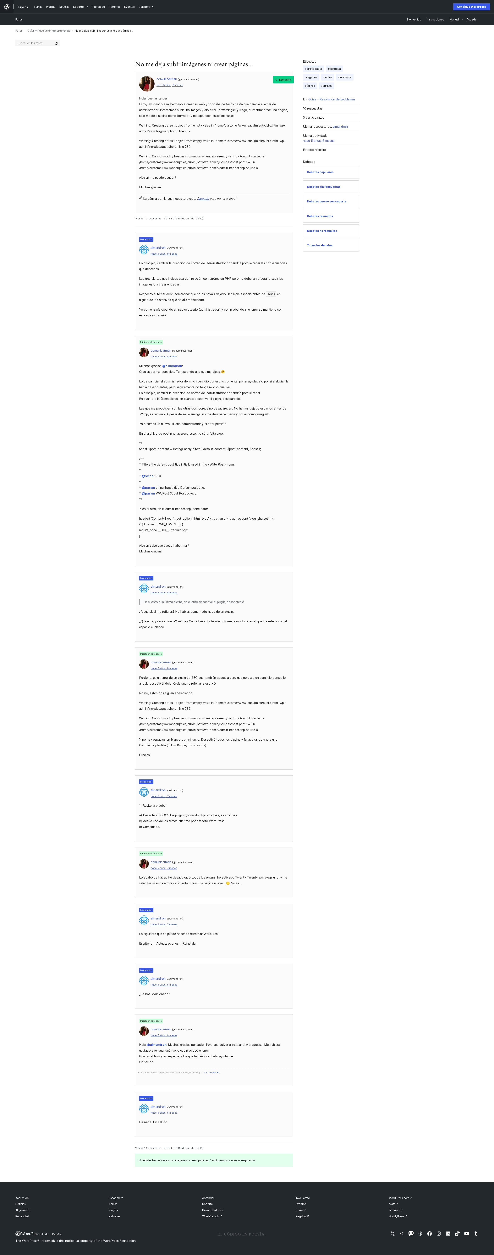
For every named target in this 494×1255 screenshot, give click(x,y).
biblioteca (334, 68)
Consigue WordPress (471, 6)
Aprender (208, 1198)
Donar (301, 1210)
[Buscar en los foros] (56, 43)
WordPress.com (400, 1198)
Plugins (113, 1210)
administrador (313, 68)
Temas (113, 1204)
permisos (326, 85)
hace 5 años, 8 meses (169, 85)
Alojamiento (22, 1210)
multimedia (345, 77)
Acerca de (22, 1198)
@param (148, 487)
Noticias (20, 1204)
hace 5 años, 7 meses (164, 796)
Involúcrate (303, 1198)
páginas (310, 85)
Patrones (114, 1216)
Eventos (301, 1204)
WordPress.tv (212, 1216)
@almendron (172, 366)
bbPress (396, 1210)
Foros (19, 19)
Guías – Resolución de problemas (48, 30)
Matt (393, 1204)
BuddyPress (398, 1216)
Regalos (302, 1216)
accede (203, 199)
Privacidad (22, 1216)
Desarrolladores (212, 1210)
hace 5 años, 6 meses (164, 984)
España (56, 1234)
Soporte (207, 1204)
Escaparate (116, 1198)
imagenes (311, 77)
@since (147, 476)
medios (327, 77)
